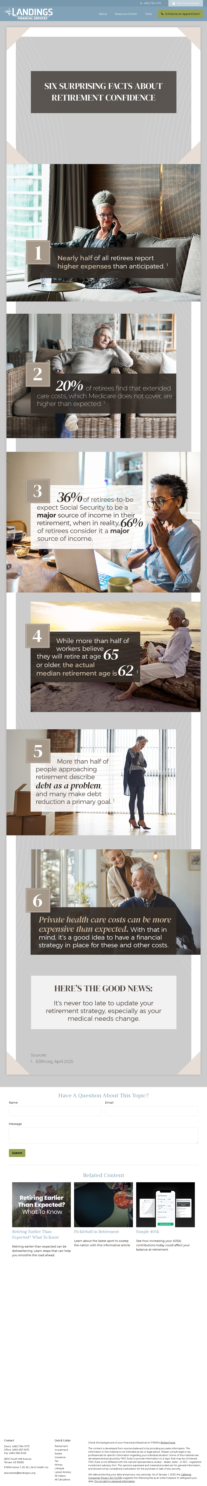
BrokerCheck (168, 1442)
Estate (58, 1453)
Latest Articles (63, 1472)
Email (109, 1102)
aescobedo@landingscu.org (19, 1472)
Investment (61, 1449)
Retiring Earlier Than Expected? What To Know (35, 1234)
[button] (103, 14)
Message (15, 1124)
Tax (56, 1461)
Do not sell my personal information (114, 1481)
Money (59, 1464)
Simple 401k (147, 1231)
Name (13, 1102)
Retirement (61, 1446)
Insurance (60, 1457)
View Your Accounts (187, 3)
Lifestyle (59, 1468)
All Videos (60, 1475)
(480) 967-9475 (20, 1449)
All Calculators (62, 1479)
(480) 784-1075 (152, 3)
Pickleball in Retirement (96, 1231)
